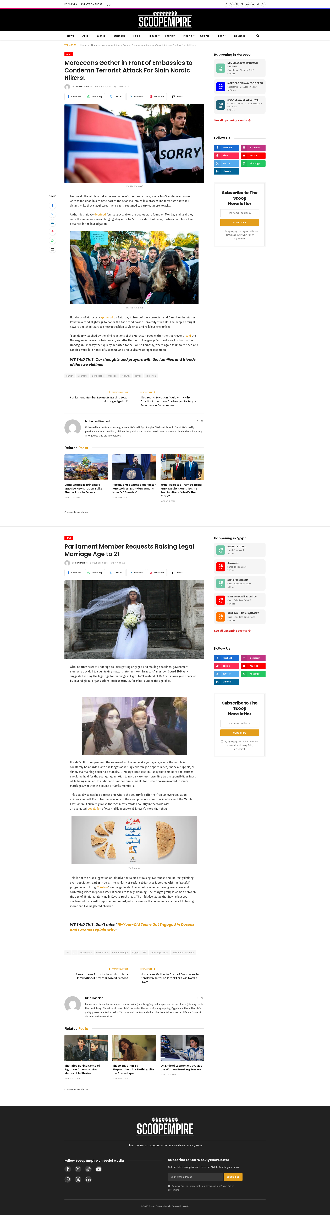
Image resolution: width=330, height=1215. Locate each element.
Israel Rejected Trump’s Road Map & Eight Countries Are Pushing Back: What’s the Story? (181, 490)
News (70, 35)
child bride (102, 952)
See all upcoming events (232, 120)
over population (159, 952)
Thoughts (238, 35)
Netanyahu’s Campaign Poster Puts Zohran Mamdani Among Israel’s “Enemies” (134, 488)
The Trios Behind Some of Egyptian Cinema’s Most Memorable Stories (82, 1069)
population (94, 808)
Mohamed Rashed (83, 87)
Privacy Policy (247, 235)
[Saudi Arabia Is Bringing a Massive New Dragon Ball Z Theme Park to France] (86, 467)
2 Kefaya (102, 887)
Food (136, 35)
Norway (126, 376)
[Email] (52, 249)
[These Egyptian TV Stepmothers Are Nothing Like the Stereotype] (134, 1048)
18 (67, 952)
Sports (205, 35)
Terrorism (151, 376)
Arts (85, 35)
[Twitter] (52, 214)
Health (187, 35)
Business (119, 35)
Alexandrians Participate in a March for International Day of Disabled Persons (102, 976)
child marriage (120, 952)
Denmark (82, 376)
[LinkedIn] (52, 222)
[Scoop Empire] (165, 20)
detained (100, 214)
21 (74, 952)
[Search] (257, 36)
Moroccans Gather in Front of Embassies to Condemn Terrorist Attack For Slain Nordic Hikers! (169, 978)
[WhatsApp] (52, 240)
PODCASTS (70, 4)
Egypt (135, 952)
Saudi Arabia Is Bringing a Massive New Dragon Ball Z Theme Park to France (83, 488)
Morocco (113, 376)
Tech (221, 35)
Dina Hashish (81, 563)
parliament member (183, 952)
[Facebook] (52, 205)
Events (100, 35)
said (189, 335)
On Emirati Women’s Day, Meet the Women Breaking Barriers (182, 1067)
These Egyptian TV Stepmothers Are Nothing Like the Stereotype (133, 1069)
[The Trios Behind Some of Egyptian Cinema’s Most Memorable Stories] (86, 1048)
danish (69, 376)
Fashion (170, 35)
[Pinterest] (52, 231)
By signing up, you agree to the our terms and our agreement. (241, 235)
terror (138, 376)
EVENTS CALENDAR (91, 4)
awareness (86, 952)
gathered (107, 317)
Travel (152, 35)
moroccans (98, 376)
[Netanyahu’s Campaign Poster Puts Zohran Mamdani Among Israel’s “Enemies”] (134, 467)
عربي (109, 4)
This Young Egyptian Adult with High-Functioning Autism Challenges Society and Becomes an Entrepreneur (169, 401)
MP (145, 952)
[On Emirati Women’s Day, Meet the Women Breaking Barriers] (182, 1048)
